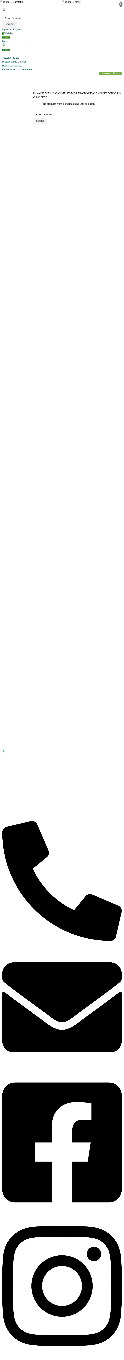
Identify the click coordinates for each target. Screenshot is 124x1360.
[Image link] (19, 752)
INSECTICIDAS (49, 93)
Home (36, 93)
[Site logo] (21, 11)
